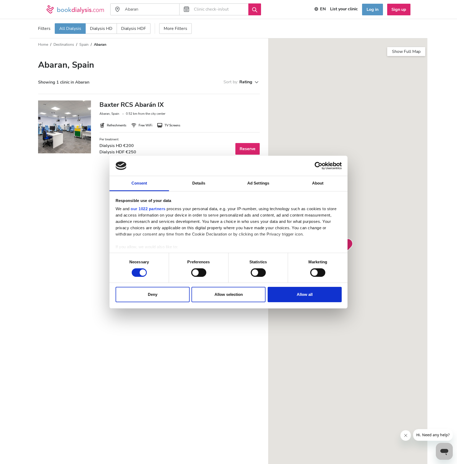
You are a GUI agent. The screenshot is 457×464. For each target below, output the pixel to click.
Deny (152, 294)
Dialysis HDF (133, 28)
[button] (347, 244)
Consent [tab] (139, 183)
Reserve (247, 149)
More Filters (175, 28)
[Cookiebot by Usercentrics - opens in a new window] (318, 166)
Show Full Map (406, 51)
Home (43, 44)
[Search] (254, 9)
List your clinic (344, 9)
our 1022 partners (148, 208)
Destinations (63, 44)
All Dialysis (70, 28)
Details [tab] (198, 183)
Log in (372, 9)
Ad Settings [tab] (258, 183)
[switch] (198, 272)
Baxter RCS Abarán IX (131, 104)
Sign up (398, 9)
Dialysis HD (101, 28)
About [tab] (318, 183)
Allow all (305, 294)
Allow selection (228, 294)
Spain (84, 44)
